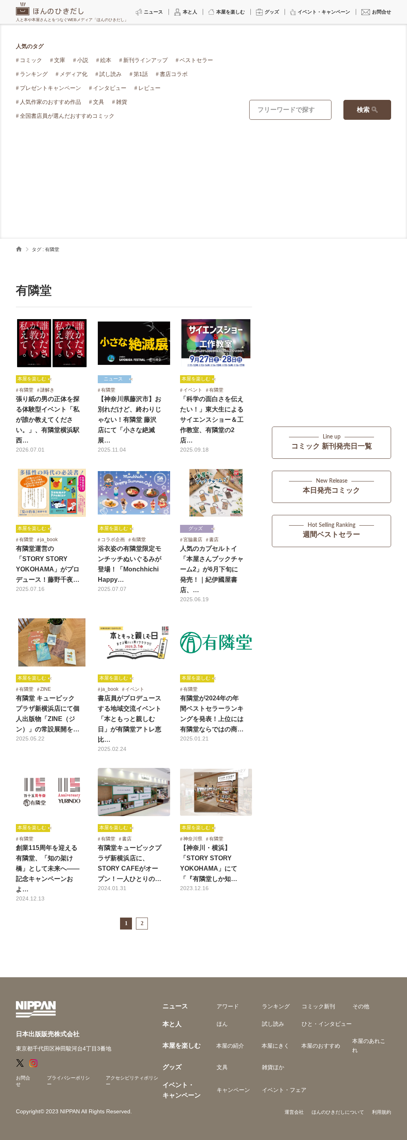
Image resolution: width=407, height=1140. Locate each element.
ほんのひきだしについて (338, 1112)
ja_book (49, 539)
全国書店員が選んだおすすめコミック (67, 116)
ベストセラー (196, 60)
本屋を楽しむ (31, 379)
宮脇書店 (192, 539)
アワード (228, 1006)
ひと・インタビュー (327, 1024)
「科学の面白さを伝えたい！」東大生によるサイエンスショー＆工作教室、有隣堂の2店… (212, 420)
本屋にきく (275, 1046)
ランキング (34, 74)
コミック (31, 60)
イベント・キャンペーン (182, 1090)
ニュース (113, 379)
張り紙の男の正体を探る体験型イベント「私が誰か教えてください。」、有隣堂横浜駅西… (47, 420)
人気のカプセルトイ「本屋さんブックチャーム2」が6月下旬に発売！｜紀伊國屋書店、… (212, 569)
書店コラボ (174, 74)
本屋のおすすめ (320, 1046)
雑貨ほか (273, 1067)
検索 (363, 109)
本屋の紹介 (230, 1046)
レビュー (149, 88)
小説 (82, 60)
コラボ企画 (113, 539)
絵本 (105, 60)
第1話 (141, 74)
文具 (98, 102)
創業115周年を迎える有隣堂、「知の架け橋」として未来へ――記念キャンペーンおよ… (47, 868)
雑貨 (121, 102)
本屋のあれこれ (369, 1045)
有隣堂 (26, 390)
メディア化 (73, 74)
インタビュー (109, 88)
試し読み (110, 74)
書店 (214, 539)
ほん (222, 1024)
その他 (361, 1006)
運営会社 (294, 1112)
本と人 (172, 1024)
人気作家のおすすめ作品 (50, 102)
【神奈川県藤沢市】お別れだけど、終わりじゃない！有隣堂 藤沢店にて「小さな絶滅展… (129, 420)
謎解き (47, 390)
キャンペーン (233, 1090)
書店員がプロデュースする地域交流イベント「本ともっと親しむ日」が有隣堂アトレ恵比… (129, 719)
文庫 (59, 60)
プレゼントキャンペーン (50, 88)
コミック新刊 (318, 1006)
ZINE (45, 689)
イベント (192, 390)
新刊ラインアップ (145, 60)
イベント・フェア (284, 1090)
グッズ (195, 528)
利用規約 (381, 1112)
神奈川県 (192, 839)
